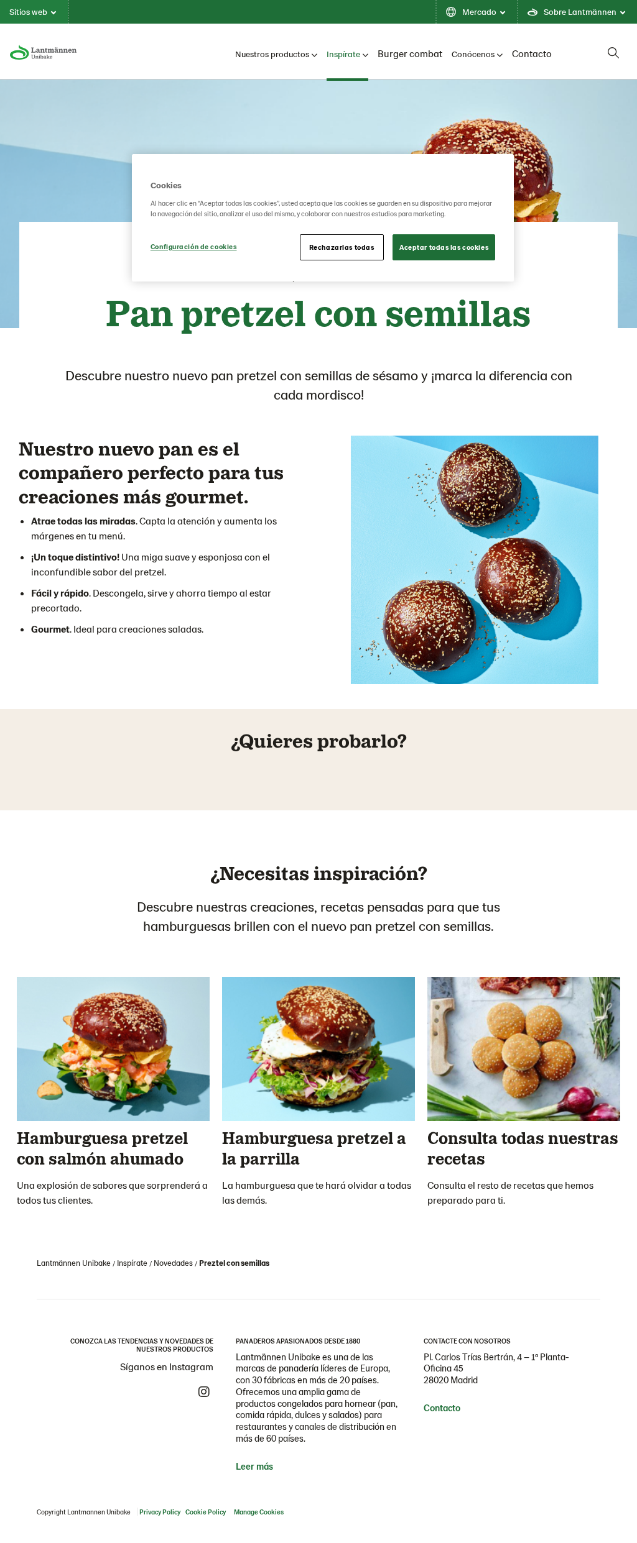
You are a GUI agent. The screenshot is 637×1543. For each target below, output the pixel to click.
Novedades (173, 1263)
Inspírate (343, 53)
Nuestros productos (272, 53)
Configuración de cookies (194, 246)
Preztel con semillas (234, 1263)
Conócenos (473, 53)
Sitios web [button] (28, 11)
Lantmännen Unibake (74, 1263)
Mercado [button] (479, 11)
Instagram (204, 1392)
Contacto (532, 53)
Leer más (254, 1466)
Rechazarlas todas (341, 247)
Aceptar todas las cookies (443, 247)
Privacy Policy (159, 1512)
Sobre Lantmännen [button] (580, 11)
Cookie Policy (205, 1512)
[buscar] (613, 52)
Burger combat (410, 53)
